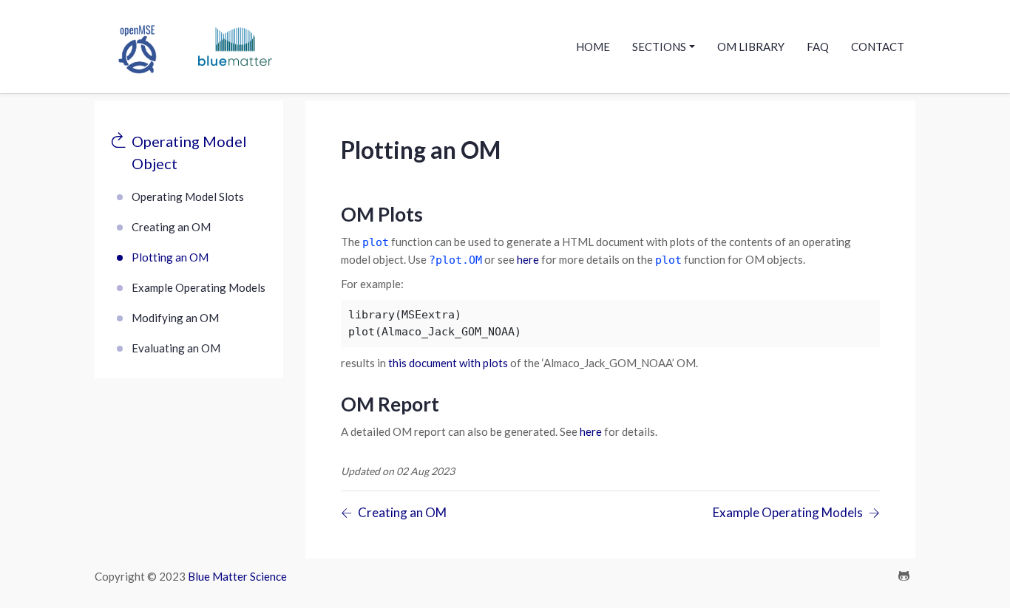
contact (877, 46)
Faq (818, 46)
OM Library (750, 46)
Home (593, 46)
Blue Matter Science (237, 576)
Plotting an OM (170, 257)
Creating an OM (171, 226)
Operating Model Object (189, 152)
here (528, 259)
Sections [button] (659, 46)
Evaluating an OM (176, 348)
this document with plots (448, 362)
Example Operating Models (198, 287)
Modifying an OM (175, 317)
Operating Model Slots (188, 196)
